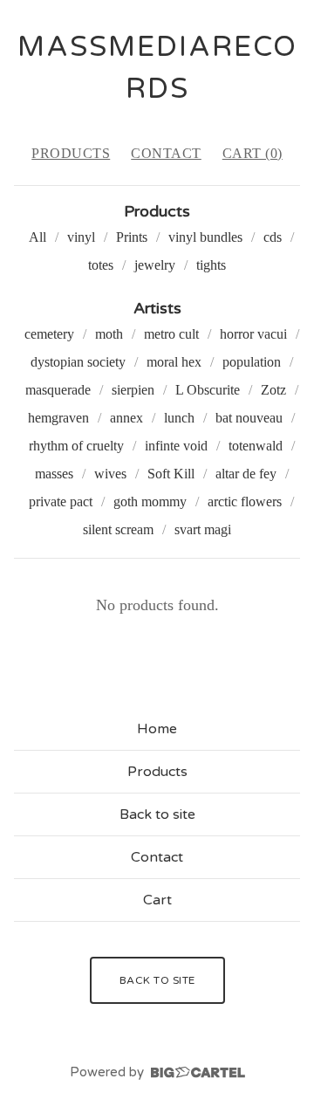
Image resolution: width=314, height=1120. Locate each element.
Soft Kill (171, 473)
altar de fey (245, 473)
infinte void (176, 445)
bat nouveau (249, 417)
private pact (60, 501)
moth (109, 333)
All (37, 237)
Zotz (273, 389)
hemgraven (58, 417)
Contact (166, 153)
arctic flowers (245, 501)
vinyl (81, 237)
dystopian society (78, 361)
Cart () (252, 153)
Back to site (157, 814)
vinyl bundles (205, 237)
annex (126, 417)
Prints (131, 237)
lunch (179, 417)
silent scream (118, 529)
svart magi (202, 529)
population (251, 361)
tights (211, 265)
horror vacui (253, 333)
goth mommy (150, 501)
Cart (157, 900)
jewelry (154, 265)
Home (157, 729)
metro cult (171, 333)
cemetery (49, 333)
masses (54, 473)
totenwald (256, 445)
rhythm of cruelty (76, 445)
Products (70, 153)
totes (100, 265)
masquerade (58, 389)
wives (110, 473)
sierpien (133, 389)
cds (272, 237)
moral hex (174, 361)
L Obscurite (207, 389)
